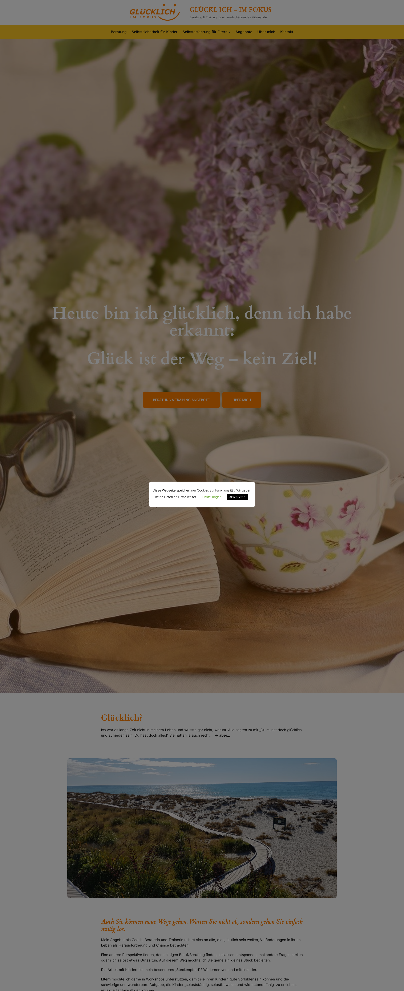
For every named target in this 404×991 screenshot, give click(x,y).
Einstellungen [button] (212, 497)
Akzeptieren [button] (237, 497)
